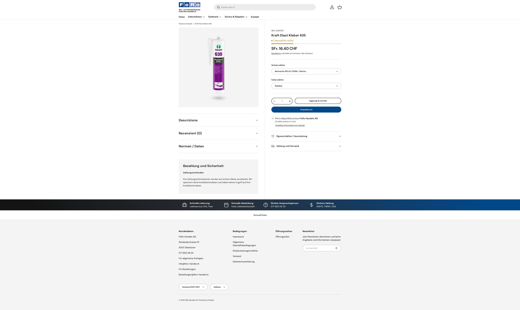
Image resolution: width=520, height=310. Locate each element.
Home (182, 16)
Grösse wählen (278, 65)
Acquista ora (306, 109)
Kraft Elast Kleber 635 (203, 24)
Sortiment (213, 16)
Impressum (238, 236)
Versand (237, 256)
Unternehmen (195, 16)
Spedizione (276, 53)
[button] (340, 7)
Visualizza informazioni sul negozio (290, 125)
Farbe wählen (277, 80)
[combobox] (265, 7)
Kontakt (255, 16)
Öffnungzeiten (282, 236)
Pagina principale (185, 24)
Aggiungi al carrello (318, 101)
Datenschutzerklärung (244, 261)
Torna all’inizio (260, 215)
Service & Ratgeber (234, 16)
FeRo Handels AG (191, 300)
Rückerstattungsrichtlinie (245, 250)
